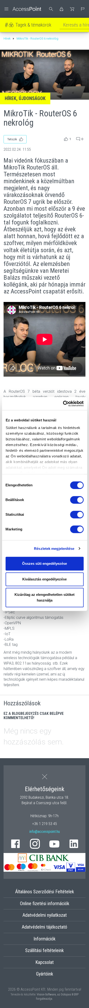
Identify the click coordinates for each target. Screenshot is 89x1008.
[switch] (77, 500)
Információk (44, 939)
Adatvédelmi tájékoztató (44, 927)
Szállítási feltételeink (44, 950)
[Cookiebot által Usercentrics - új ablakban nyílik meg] (63, 404)
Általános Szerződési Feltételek (44, 891)
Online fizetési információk (44, 903)
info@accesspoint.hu (44, 831)
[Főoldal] (22, 9)
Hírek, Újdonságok (25, 98)
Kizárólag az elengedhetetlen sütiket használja (44, 597)
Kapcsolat (44, 962)
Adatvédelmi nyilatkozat (45, 915)
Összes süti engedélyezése (44, 563)
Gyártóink (44, 974)
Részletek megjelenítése (54, 549)
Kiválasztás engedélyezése (44, 579)
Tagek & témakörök (33, 25)
